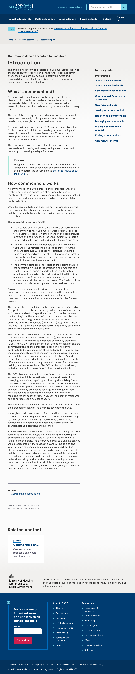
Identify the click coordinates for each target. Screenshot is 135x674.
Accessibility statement (18, 664)
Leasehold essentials (20, 19)
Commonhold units (106, 104)
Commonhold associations (110, 90)
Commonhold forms (106, 140)
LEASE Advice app (93, 630)
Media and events (64, 628)
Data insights (91, 625)
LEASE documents (64, 623)
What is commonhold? (109, 80)
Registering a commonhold (110, 115)
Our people (61, 618)
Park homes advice (94, 635)
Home (10, 40)
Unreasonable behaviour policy (90, 664)
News (58, 645)
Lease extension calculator (72, 7)
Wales (87, 640)
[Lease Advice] (20, 7)
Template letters (93, 615)
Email (17, 626)
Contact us (121, 19)
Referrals (89, 650)
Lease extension (67, 19)
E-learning (90, 620)
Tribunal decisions (93, 645)
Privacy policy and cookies (41, 664)
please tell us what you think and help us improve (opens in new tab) (62, 30)
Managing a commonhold (110, 121)
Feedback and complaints (63, 639)
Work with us (62, 633)
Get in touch (62, 613)
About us (60, 608)
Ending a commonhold (108, 135)
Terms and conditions (65, 664)
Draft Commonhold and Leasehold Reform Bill (25, 543)
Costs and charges (45, 19)
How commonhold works (110, 85)
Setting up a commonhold (110, 110)
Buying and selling (89, 19)
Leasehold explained (49, 40)
